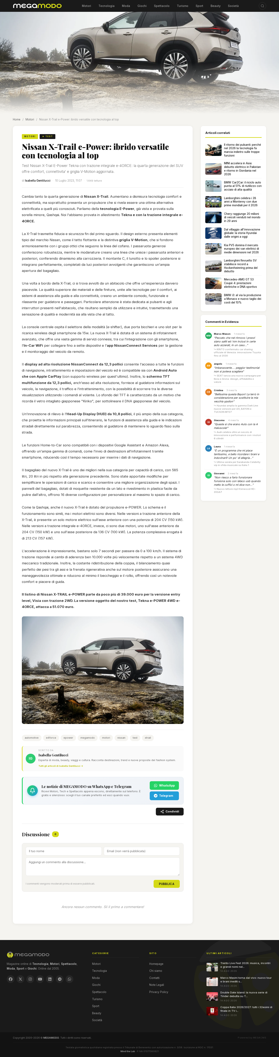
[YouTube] (40, 979)
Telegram (166, 795)
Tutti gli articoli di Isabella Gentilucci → (60, 766)
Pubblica (166, 884)
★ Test (47, 136)
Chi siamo (155, 970)
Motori (86, 6)
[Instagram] (30, 979)
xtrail (148, 737)
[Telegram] (60, 979)
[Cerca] (262, 6)
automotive (32, 737)
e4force (51, 737)
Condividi (172, 811)
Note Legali (156, 984)
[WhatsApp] (69, 979)
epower (68, 737)
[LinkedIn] (50, 979)
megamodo (87, 737)
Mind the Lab (128, 1051)
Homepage (156, 963)
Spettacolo (162, 6)
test (135, 737)
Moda (126, 6)
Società (233, 6)
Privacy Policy (158, 992)
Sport (199, 6)
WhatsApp (167, 785)
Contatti (154, 978)
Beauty (216, 6)
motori (106, 737)
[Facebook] (11, 979)
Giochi (142, 6)
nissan (121, 737)
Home (16, 119)
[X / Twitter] (20, 979)
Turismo (182, 6)
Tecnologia (106, 6)
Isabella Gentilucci (37, 180)
